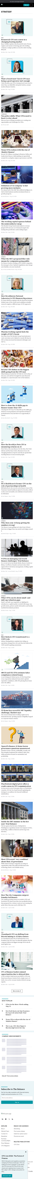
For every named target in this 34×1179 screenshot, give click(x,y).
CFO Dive (16, 1144)
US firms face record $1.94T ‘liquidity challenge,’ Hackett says (16, 711)
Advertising (17, 1128)
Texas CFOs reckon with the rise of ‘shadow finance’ (15, 151)
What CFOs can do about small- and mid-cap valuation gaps (15, 599)
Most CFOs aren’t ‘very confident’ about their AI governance (14, 860)
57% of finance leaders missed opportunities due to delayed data (15, 973)
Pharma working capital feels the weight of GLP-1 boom (15, 333)
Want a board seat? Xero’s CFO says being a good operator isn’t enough (15, 80)
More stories (16, 991)
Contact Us (4, 1133)
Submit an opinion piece (20, 1133)
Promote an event (19, 1136)
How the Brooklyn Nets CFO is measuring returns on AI (13, 445)
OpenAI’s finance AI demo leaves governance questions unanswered (15, 747)
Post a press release (12, 1076)
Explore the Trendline (25, 110)
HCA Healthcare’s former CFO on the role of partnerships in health (16, 484)
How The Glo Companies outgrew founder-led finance (15, 896)
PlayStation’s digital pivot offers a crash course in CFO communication (16, 785)
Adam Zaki (5, 52)
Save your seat (7, 1175)
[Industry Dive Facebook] (5, 1119)
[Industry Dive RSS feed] (12, 1119)
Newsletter (4, 1136)
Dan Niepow (5, 496)
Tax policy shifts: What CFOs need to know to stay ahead (16, 117)
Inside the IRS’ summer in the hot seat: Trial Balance (15, 822)
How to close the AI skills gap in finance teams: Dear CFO (14, 406)
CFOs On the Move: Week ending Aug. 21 (17, 1005)
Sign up (26, 5)
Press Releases (5, 1143)
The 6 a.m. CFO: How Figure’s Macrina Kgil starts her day (16, 1027)
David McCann (6, 196)
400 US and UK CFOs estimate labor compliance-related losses (15, 673)
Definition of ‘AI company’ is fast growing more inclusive (14, 186)
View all (4, 1076)
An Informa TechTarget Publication (17, 1)
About (3, 1128)
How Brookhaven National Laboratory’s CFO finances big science (16, 297)
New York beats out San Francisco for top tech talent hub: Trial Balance (18, 1013)
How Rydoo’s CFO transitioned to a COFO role (15, 638)
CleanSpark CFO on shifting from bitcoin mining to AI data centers (14, 935)
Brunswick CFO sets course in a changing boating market (14, 40)
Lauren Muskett (11, 571)
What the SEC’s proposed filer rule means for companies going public (15, 260)
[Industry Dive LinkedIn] (2, 1119)
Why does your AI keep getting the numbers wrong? (15, 524)
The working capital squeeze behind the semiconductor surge (16, 222)
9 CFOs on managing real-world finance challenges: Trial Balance (15, 559)
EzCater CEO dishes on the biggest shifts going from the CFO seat (15, 370)
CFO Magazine (5, 1145)
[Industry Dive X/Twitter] (9, 1119)
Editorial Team (5, 1131)
